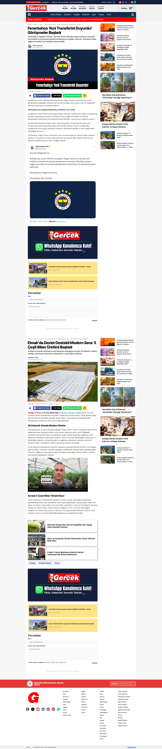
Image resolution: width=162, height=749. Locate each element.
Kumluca (102, 731)
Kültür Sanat (67, 715)
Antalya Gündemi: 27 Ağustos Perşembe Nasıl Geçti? (125, 135)
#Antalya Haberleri (45, 563)
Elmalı (41, 339)
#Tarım (57, 563)
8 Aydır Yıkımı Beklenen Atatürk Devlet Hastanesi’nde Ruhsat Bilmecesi (72, 19)
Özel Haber (67, 702)
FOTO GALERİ (64, 2)
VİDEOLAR (54, 2)
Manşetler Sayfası (124, 697)
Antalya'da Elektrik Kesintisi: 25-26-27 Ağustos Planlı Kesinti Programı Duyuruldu (124, 37)
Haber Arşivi (122, 723)
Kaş (101, 718)
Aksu (101, 694)
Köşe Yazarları (123, 691)
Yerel (64, 710)
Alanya (102, 697)
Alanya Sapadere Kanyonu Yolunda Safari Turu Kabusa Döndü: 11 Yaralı (125, 145)
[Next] (134, 19)
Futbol (83, 710)
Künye (120, 715)
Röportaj (84, 699)
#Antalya (32, 563)
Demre (102, 699)
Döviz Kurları (122, 702)
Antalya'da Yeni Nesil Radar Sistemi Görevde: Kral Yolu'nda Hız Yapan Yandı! (124, 57)
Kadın (65, 712)
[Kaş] (117, 82)
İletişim (120, 718)
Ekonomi (66, 697)
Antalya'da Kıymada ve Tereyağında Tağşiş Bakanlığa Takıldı (124, 47)
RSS (29, 747)
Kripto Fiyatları (123, 707)
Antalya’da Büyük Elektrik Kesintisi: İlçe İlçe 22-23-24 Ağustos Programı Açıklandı (125, 28)
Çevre (83, 712)
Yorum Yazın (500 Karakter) (36, 303)
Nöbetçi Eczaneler (124, 710)
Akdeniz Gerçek (32, 24)
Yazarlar (109, 2)
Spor (41, 24)
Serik (101, 739)
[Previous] (45, 19)
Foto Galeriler (123, 694)
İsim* (29, 296)
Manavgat (103, 733)
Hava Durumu (122, 712)
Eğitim (83, 694)
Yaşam (65, 707)
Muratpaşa (103, 736)
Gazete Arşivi (122, 726)
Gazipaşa (103, 710)
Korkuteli (103, 728)
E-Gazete (104, 2)
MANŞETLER (45, 2)
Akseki (102, 691)
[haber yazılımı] (132, 747)
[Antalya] (117, 111)
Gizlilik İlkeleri (122, 720)
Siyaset (65, 699)
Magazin (84, 704)
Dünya (83, 702)
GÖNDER (94, 320)
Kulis (64, 694)
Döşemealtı (104, 702)
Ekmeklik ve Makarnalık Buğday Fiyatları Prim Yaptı (124, 67)
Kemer (102, 720)
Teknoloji (84, 707)
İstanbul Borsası (123, 699)
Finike (102, 707)
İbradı (102, 715)
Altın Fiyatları (122, 704)
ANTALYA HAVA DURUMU (76, 2)
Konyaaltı (103, 726)
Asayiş (83, 697)
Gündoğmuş (104, 712)
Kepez (102, 723)
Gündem (66, 691)
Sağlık (83, 691)
